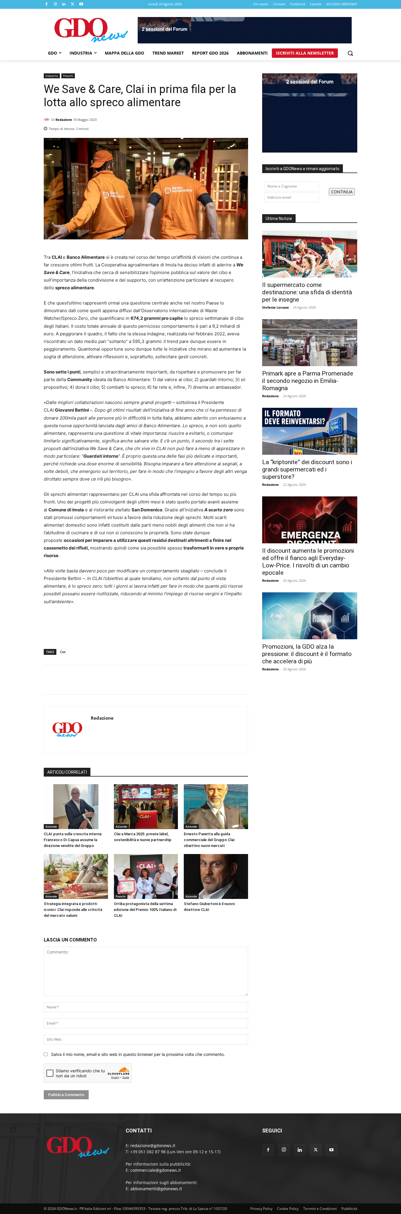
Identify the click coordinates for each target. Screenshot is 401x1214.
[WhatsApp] (242, 127)
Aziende (51, 826)
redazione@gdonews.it (152, 1145)
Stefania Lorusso (275, 307)
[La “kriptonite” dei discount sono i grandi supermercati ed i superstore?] (309, 431)
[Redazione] (47, 120)
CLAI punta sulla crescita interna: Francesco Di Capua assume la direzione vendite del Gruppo (73, 840)
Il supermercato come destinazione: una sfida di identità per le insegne (307, 292)
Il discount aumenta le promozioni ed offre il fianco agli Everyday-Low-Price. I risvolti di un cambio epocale (308, 561)
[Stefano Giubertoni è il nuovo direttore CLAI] (216, 876)
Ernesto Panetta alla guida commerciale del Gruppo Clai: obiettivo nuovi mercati (209, 840)
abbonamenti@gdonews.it (156, 1188)
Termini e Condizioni (320, 1208)
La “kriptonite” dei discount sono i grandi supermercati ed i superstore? (307, 469)
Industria (52, 76)
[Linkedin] (64, 4)
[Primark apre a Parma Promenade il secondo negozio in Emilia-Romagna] (309, 342)
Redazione (63, 119)
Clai (62, 652)
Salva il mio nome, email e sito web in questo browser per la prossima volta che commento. (138, 1054)
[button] (350, 53)
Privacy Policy (261, 1208)
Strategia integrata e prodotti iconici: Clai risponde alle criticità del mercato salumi (73, 910)
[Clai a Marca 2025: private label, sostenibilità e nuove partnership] (146, 806)
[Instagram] (55, 4)
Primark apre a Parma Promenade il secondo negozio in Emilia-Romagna (307, 381)
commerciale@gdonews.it (155, 1170)
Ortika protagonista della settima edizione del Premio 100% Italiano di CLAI (145, 910)
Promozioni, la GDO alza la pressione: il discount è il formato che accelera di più (307, 654)
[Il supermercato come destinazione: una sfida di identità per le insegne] (309, 254)
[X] (73, 4)
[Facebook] (47, 4)
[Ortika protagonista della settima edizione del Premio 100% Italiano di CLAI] (146, 876)
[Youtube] (81, 4)
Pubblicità (349, 1208)
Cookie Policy (288, 1208)
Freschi (68, 76)
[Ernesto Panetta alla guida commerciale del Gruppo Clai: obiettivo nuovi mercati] (216, 806)
